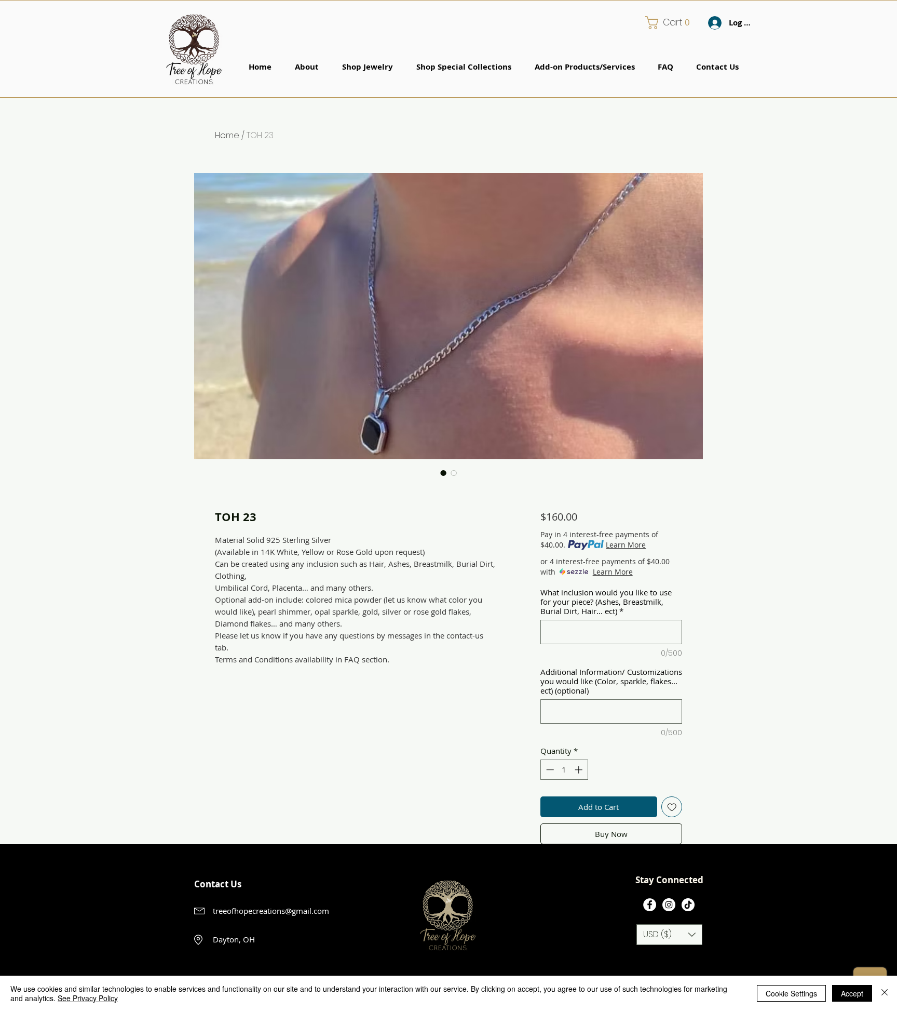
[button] (671, 22)
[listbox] (669, 934)
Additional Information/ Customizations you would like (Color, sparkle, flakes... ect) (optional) (611, 681)
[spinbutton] (564, 769)
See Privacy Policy (88, 998)
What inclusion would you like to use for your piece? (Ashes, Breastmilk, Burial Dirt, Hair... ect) (606, 602)
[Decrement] (549, 769)
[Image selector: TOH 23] (443, 473)
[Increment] (580, 769)
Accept (852, 993)
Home (227, 135)
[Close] (884, 993)
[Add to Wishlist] (672, 807)
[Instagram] (668, 904)
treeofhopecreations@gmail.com (271, 911)
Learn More (626, 545)
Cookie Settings (791, 993)
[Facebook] (649, 904)
